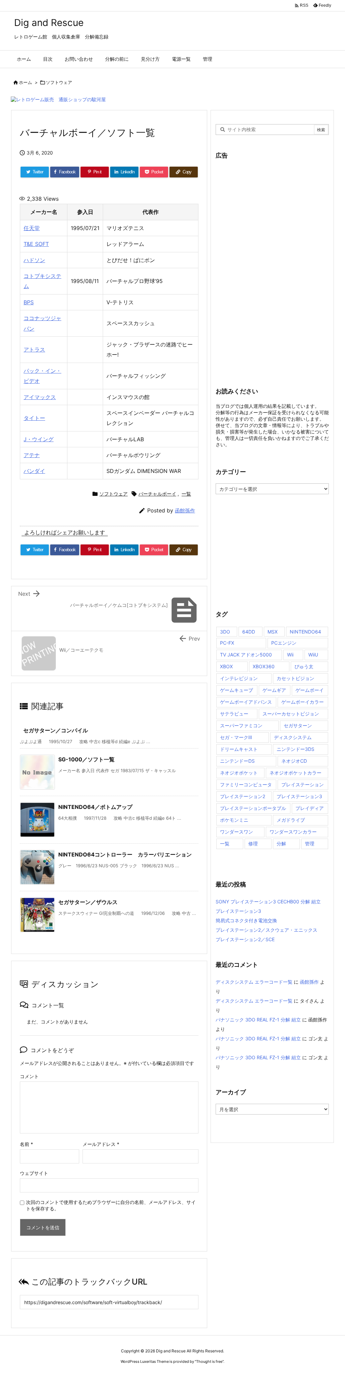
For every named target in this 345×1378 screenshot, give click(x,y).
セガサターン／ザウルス (88, 902)
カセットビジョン (295, 678)
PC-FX (227, 643)
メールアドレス (101, 1144)
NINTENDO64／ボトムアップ (95, 807)
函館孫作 (185, 510)
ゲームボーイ (309, 690)
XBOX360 (264, 666)
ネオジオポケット (239, 773)
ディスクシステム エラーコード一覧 (254, 982)
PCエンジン (283, 643)
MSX (273, 632)
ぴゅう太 (303, 666)
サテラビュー (234, 713)
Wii (290, 654)
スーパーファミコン (241, 725)
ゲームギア (274, 690)
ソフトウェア (59, 82)
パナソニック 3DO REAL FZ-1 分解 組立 (258, 1019)
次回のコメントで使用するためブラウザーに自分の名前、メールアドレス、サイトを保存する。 (111, 1205)
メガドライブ (291, 820)
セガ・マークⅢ (236, 737)
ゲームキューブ (236, 690)
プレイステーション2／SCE (245, 939)
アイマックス (40, 397)
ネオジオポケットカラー (295, 773)
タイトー (34, 418)
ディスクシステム (293, 737)
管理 (309, 843)
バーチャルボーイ (157, 494)
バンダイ (34, 471)
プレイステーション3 (299, 796)
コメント (29, 1076)
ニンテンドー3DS (295, 749)
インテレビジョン (239, 678)
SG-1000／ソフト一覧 (86, 759)
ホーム (25, 82)
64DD (248, 632)
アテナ (32, 455)
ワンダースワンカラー (293, 832)
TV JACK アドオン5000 (246, 654)
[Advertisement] (266, 268)
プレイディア (309, 808)
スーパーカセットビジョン (290, 713)
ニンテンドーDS (237, 761)
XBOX (226, 666)
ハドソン (34, 260)
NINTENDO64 (305, 632)
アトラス (34, 349)
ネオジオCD (294, 761)
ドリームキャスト (239, 749)
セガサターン (298, 725)
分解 (281, 843)
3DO (225, 632)
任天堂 (32, 228)
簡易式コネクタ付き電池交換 (246, 920)
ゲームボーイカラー (302, 702)
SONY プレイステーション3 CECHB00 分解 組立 (268, 901)
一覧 (186, 494)
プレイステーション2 (242, 796)
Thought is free (209, 1361)
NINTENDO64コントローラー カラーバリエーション (125, 854)
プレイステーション (302, 784)
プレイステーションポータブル (253, 808)
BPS (29, 302)
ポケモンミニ (234, 820)
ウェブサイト (34, 1173)
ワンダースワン (236, 832)
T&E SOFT (36, 244)
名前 (26, 1144)
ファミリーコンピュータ (246, 784)
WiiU (313, 654)
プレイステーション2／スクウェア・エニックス (266, 930)
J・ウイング (39, 439)
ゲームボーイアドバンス (246, 702)
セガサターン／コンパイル (55, 730)
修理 (253, 843)
